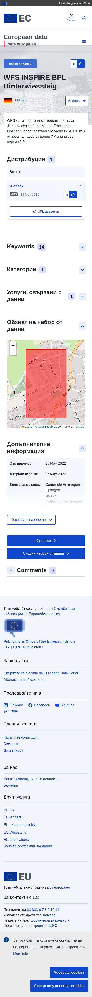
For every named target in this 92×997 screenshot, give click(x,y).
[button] (75, 3)
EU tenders (12, 817)
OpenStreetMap (47, 426)
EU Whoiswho (15, 832)
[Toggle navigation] (83, 41)
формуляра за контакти (50, 920)
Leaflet (28, 426)
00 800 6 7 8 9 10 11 (43, 910)
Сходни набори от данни (43, 553)
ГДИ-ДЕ (21, 100)
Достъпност (13, 750)
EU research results (19, 825)
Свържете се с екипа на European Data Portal (41, 673)
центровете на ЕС (42, 926)
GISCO (79, 426)
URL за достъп (48, 211)
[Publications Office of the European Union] (44, 627)
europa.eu (62, 887)
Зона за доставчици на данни (28, 846)
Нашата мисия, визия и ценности (31, 779)
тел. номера (46, 915)
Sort (13, 172)
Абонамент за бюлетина (24, 679)
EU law (9, 810)
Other (13, 711)
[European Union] (44, 876)
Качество (43, 540)
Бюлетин (11, 785)
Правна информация (21, 737)
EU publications (16, 840)
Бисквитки (12, 744)
